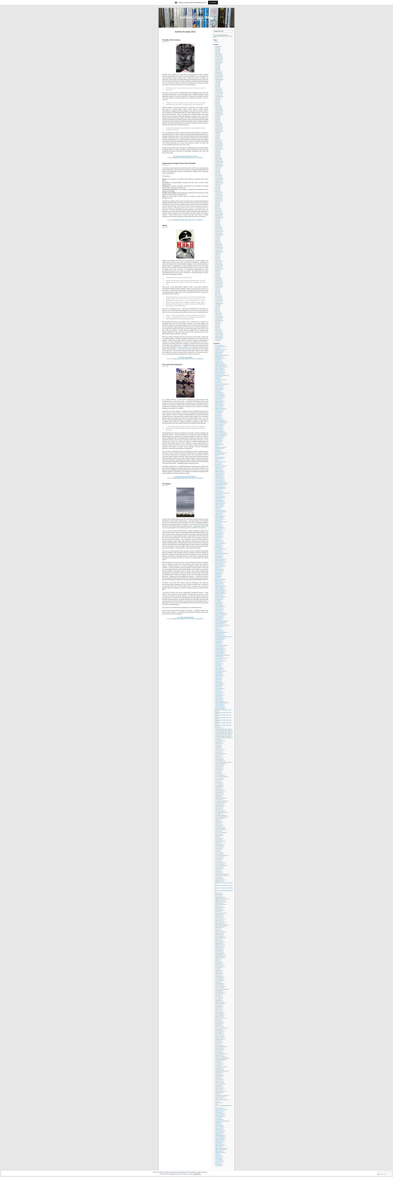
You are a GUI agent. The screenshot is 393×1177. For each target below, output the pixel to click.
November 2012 (219, 283)
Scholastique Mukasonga (221, 1071)
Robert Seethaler (219, 1030)
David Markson (218, 536)
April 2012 (217, 293)
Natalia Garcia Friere (220, 956)
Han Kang (217, 665)
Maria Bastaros (218, 903)
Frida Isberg (218, 619)
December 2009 (219, 333)
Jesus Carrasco (219, 779)
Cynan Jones (218, 513)
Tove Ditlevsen (218, 1119)
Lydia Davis (218, 877)
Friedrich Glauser (219, 623)
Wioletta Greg (218, 1151)
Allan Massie (218, 382)
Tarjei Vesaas (218, 1102)
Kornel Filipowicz (219, 844)
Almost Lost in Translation (221, 384)
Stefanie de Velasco (220, 1091)
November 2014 (219, 248)
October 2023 (218, 95)
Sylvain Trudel (218, 1098)
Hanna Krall (218, 666)
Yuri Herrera (218, 1164)
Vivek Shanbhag (219, 1138)
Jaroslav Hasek (218, 765)
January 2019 (218, 177)
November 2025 (219, 59)
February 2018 (218, 192)
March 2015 (218, 243)
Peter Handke (218, 990)
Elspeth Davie (218, 583)
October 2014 (218, 250)
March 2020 (218, 156)
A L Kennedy (218, 345)
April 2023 (217, 103)
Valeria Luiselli (218, 1125)
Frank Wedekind (219, 618)
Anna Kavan (218, 415)
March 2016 (218, 225)
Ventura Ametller (219, 1126)
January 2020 (218, 159)
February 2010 (218, 330)
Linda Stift (217, 869)
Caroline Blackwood (220, 487)
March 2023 (218, 105)
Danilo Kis (217, 523)
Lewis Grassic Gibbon (220, 865)
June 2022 (217, 118)
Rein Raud (217, 1019)
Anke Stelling (218, 412)
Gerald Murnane (219, 639)
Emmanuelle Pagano (220, 590)
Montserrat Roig (219, 949)
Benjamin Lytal (218, 454)
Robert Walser (218, 1032)
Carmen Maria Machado (221, 483)
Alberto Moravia (219, 368)
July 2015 (217, 237)
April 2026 (217, 52)
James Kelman (218, 759)
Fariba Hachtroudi (219, 606)
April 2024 (217, 86)
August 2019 (218, 167)
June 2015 (217, 238)
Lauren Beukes (219, 857)
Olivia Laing (218, 972)
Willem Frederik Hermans (221, 1148)
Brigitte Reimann (219, 471)
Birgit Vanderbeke (219, 457)
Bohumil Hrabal (218, 458)
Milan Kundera (218, 947)
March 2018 (218, 191)
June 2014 (217, 256)
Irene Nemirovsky (219, 740)
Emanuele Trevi (219, 585)
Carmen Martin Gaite (220, 484)
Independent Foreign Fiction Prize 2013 (184, 157)
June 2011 (217, 307)
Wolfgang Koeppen (220, 1152)
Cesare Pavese (219, 491)
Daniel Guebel (218, 517)
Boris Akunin (218, 464)
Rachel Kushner (219, 1012)
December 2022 (219, 109)
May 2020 (217, 154)
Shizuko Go (218, 1078)
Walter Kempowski (219, 1145)
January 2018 (218, 194)
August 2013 (218, 270)
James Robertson (219, 760)
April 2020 (217, 155)
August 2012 (218, 287)
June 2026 (217, 49)
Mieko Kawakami (219, 941)
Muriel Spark (218, 950)
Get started (213, 2)
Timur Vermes (218, 1112)
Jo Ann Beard (218, 782)
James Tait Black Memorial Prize (222, 762)
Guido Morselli (218, 656)
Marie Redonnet (219, 910)
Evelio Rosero (218, 602)
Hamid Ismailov (218, 663)
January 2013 (218, 280)
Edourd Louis (218, 563)
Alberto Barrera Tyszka (220, 366)
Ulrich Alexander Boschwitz (221, 1121)
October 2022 (218, 112)
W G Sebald (218, 1142)
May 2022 (217, 119)
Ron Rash (217, 1043)
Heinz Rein (217, 681)
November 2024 (219, 76)
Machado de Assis (219, 879)
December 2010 (219, 316)
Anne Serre (218, 417)
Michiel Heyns (218, 940)
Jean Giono (218, 770)
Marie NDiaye (218, 908)
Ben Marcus (218, 451)
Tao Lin (217, 1101)
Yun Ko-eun (218, 1162)
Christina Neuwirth (219, 496)
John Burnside (204, 526)
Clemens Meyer (219, 506)
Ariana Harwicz (218, 425)
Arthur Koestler (218, 430)
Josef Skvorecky (219, 805)
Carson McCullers (219, 488)
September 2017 (219, 200)
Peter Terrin (218, 996)
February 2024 (218, 89)
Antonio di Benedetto (220, 421)
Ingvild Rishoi (218, 727)
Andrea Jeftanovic (219, 401)
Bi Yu (216, 455)
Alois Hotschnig (218, 385)
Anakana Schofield (219, 396)
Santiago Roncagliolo (220, 1059)
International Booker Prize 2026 (222, 737)
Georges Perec (218, 633)
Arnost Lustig (218, 427)
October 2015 (218, 233)
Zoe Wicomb (218, 1165)
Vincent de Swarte (219, 1131)
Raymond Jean (218, 1016)
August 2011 (218, 304)
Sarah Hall (217, 1065)
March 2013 (218, 277)
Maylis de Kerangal (219, 931)
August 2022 (218, 115)
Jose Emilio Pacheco (220, 802)
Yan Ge (217, 1154)
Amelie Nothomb (219, 388)
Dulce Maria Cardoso (220, 562)
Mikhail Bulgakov (219, 946)
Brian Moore (218, 468)
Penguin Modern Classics (221, 989)
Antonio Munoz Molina (220, 422)
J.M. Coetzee (218, 750)
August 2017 (218, 201)
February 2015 (218, 244)
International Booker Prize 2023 (222, 733)
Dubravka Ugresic (219, 560)
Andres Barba (218, 402)
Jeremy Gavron (218, 778)
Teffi (216, 1104)
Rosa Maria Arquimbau (220, 1046)
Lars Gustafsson (219, 854)
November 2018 (219, 179)
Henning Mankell (219, 688)
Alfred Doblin (218, 376)
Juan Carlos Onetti (219, 811)
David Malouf (218, 534)
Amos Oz (217, 391)
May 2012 (217, 291)
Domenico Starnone (220, 549)
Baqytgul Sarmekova (220, 447)
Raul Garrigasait (219, 1015)
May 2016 (217, 223)
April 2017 (217, 207)
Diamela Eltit (218, 544)
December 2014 (219, 247)
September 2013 (219, 268)
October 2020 (218, 146)
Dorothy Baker (218, 556)
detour (182, 617)
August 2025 (218, 63)
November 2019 (219, 162)
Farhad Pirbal (218, 605)
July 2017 (217, 202)
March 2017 (218, 208)
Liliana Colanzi (218, 867)
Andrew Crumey (219, 405)
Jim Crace (217, 780)
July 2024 (217, 82)
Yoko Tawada (218, 1159)
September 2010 (219, 320)
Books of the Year (219, 461)
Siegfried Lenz (218, 1081)
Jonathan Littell (219, 793)
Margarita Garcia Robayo (221, 898)
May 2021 (217, 136)
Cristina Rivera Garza (220, 511)
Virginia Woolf (218, 1133)
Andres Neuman (219, 404)
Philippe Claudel (219, 1002)
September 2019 (219, 165)
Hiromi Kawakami (219, 701)
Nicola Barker (218, 962)
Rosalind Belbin (219, 1048)
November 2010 (219, 317)
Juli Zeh (217, 819)
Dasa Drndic (218, 524)
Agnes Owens (218, 352)
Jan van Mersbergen (220, 763)
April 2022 (217, 121)
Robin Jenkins (218, 1035)
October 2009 (218, 336)
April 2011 (217, 310)
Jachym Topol (218, 752)
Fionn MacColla (219, 612)
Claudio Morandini (219, 503)
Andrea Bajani (218, 399)
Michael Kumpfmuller (220, 937)
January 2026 (218, 56)
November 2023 (219, 93)
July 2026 (217, 47)
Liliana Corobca (219, 868)
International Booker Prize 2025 (222, 736)
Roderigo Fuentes (219, 1038)
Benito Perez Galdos (220, 452)
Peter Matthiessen (219, 992)
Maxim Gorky (218, 930)
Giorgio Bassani (219, 646)
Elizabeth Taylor (219, 582)
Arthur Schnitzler (219, 431)
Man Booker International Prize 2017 (224, 885)
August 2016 (218, 218)
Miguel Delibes (218, 943)
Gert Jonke (218, 643)
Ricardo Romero (219, 1022)
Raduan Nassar (219, 1013)
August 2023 (218, 98)
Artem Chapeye (219, 428)
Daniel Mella (218, 520)
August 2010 (218, 322)
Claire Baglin (218, 498)
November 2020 (219, 145)
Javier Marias (218, 768)
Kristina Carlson (219, 845)
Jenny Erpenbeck (219, 775)
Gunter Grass (218, 659)
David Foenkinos (219, 529)
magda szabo (218, 881)
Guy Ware (217, 662)
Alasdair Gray (218, 362)
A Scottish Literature (220, 346)
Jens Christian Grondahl (221, 776)
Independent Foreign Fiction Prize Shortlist (178, 163)
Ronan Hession (219, 1045)
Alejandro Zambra (219, 369)
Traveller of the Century (171, 40)
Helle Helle (217, 686)
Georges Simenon (219, 635)
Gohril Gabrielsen (219, 649)
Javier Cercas (218, 766)
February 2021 (218, 141)
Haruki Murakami (219, 675)
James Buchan (218, 757)
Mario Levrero (218, 917)
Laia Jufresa (218, 849)
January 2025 (218, 73)
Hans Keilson (218, 672)
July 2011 (217, 306)
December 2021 (219, 126)
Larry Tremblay (218, 852)
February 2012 (218, 296)
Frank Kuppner (218, 616)
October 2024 (218, 78)
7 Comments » (199, 478)
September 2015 (219, 234)
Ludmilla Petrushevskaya (221, 874)
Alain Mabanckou (219, 358)
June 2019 (217, 169)
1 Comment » (199, 157)
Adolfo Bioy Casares (220, 349)
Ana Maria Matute (219, 394)
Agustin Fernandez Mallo (221, 355)
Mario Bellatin (218, 914)
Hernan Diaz (218, 694)
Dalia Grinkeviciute (219, 516)
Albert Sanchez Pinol (220, 365)
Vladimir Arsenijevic (219, 1139)
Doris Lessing (218, 554)
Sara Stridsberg (219, 1063)
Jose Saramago (219, 803)
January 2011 (218, 314)
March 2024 (218, 88)
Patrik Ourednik (219, 984)
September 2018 (219, 182)
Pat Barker (217, 982)
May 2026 (217, 50)
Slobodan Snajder (219, 1084)
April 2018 (217, 189)
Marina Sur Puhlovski (220, 913)
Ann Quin (217, 414)
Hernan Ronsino (219, 695)
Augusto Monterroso (220, 435)
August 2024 (218, 80)
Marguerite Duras (219, 900)
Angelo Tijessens (219, 409)
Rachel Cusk (218, 1010)
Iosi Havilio (217, 739)
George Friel (218, 629)
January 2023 (218, 108)
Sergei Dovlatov (219, 1075)
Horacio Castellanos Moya (221, 702)
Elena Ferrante (218, 570)
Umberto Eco (218, 1122)
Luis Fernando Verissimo (221, 875)
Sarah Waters (218, 1068)
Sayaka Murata (218, 1069)
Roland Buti (218, 1040)
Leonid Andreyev (219, 864)
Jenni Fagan (218, 773)
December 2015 (219, 230)
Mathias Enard (218, 927)
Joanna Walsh (218, 785)
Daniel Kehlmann (219, 518)
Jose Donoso (218, 799)
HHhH (164, 225)
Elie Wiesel (217, 574)
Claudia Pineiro (218, 501)
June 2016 (217, 221)
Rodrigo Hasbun (219, 1039)
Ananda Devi (218, 398)
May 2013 (217, 274)
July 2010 (217, 323)
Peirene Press (218, 987)
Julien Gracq (218, 824)
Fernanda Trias (218, 609)
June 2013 (217, 273)
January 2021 (218, 142)
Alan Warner (218, 361)
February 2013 (218, 278)
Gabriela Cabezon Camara (221, 625)
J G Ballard (218, 747)
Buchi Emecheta (219, 473)
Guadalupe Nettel (219, 653)
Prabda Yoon (218, 1009)
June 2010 (217, 324)
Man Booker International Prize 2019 (224, 890)
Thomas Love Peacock (220, 1109)
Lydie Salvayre (218, 878)
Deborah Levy (218, 540)
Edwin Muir (217, 567)
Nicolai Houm (218, 963)
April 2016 (217, 224)
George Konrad (219, 630)
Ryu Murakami (218, 1052)
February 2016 (218, 227)
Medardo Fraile (218, 934)
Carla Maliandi (218, 475)
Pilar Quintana (218, 1006)
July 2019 (217, 168)
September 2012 (219, 286)
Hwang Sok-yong (219, 707)
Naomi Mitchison (219, 954)
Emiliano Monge (219, 587)
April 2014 (217, 258)
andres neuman (180, 156)
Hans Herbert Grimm (220, 671)
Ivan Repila (218, 746)
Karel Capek (218, 831)
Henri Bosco (218, 689)
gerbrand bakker (188, 617)
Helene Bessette (219, 684)
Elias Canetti (218, 572)
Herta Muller (218, 696)
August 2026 (218, 46)
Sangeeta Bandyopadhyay (221, 1058)
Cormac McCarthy (219, 510)
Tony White (218, 1118)
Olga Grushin (218, 970)
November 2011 (219, 300)
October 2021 (218, 129)
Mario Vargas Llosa (219, 918)
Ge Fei (217, 628)
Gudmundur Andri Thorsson (221, 655)
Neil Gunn (217, 959)
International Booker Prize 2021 (222, 730)
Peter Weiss (218, 999)
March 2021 (218, 139)
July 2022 (217, 116)
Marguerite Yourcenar (220, 901)
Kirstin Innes (218, 839)
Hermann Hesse (219, 692)
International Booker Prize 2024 (222, 735)
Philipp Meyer (218, 1000)
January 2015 (218, 245)
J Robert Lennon (219, 749)
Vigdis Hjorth (218, 1129)
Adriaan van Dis (219, 351)
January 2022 (218, 125)
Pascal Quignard (219, 980)
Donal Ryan (218, 550)
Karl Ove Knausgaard (220, 832)
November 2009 (219, 334)
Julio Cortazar (218, 825)
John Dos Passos (219, 791)
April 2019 (217, 172)
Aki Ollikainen (218, 356)
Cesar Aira (217, 490)
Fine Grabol (218, 610)
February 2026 (218, 55)
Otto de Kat (218, 974)
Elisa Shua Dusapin (220, 579)
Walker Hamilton (219, 1143)
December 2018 (219, 178)
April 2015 (217, 241)
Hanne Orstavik (219, 668)
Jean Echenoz (218, 769)
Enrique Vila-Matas (219, 593)
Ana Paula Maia (219, 395)
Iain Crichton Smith (219, 708)
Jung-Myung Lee (219, 826)
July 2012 (217, 289)
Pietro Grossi (218, 1005)
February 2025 (218, 72)
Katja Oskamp (218, 835)
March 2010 (218, 329)
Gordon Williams (219, 652)
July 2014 (217, 254)
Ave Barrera (218, 438)
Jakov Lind (217, 756)
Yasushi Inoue (218, 1156)
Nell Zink (217, 960)
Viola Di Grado (218, 1132)
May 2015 (217, 240)
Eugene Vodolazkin (220, 596)
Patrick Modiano (219, 983)
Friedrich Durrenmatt (220, 622)
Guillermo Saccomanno (220, 658)
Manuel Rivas (218, 894)
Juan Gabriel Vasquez (220, 812)
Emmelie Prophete (219, 592)
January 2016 (218, 228)
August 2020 (218, 149)
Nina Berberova (219, 964)
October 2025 (218, 60)
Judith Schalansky (219, 818)
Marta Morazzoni (219, 923)
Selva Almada (218, 1072)
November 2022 (219, 111)
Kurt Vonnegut (218, 846)
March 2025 (218, 70)
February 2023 (218, 106)
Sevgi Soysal (218, 1076)
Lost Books (218, 871)
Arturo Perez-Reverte (220, 432)
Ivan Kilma (217, 745)
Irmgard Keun (218, 742)
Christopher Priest (219, 497)
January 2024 (218, 90)
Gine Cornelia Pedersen (221, 645)
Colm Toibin (218, 507)
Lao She (217, 851)
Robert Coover (218, 1026)
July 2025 (217, 65)
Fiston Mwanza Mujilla (220, 613)
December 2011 (219, 299)
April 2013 (217, 276)
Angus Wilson (218, 411)
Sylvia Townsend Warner (221, 1099)
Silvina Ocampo (219, 1082)
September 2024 (219, 79)
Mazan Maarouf (219, 933)
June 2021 (217, 135)
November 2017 (219, 197)
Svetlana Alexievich (219, 1096)
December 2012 (219, 281)
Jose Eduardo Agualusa (221, 801)
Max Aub (217, 929)
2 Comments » (199, 359)
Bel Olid (217, 450)
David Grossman (219, 531)
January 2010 (218, 332)
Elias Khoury (218, 573)
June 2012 (217, 290)
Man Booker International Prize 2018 (224, 887)
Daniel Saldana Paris (220, 521)
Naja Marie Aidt (218, 951)
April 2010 (217, 327)
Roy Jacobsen (218, 1051)
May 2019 (217, 171)
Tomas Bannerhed (219, 1113)
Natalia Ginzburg (219, 957)
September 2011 (219, 303)
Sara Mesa (217, 1062)
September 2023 (219, 96)
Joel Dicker (217, 788)
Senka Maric (218, 1073)
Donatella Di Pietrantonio (221, 553)
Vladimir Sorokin (219, 1141)
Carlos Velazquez (219, 480)
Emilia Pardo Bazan (220, 586)
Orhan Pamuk (218, 973)
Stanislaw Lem (218, 1086)
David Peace (218, 537)
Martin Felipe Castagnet (221, 924)
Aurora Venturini (219, 437)
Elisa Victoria (218, 580)
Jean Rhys (217, 772)
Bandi (216, 445)
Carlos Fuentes (218, 477)
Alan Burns (217, 359)
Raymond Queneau (220, 1017)
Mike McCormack (219, 944)
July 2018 (217, 185)
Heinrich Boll (218, 678)
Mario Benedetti (219, 916)
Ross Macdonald (219, 1049)
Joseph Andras (218, 806)
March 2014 (218, 260)
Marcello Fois (218, 895)
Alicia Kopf (217, 381)
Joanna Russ (218, 783)
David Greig (218, 530)
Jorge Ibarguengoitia (220, 798)
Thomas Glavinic (219, 1108)
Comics (217, 508)
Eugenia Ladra (218, 597)
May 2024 (217, 85)
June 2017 (217, 204)
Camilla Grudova (219, 474)
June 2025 (217, 66)
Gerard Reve (218, 641)
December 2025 (219, 57)
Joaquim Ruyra (218, 786)
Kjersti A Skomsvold (219, 841)
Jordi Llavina (218, 795)
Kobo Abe (217, 842)
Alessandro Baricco (219, 372)
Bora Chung (218, 463)
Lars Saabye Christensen (221, 855)
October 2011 (218, 301)
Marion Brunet (218, 920)
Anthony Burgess (219, 419)
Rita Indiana (218, 1025)
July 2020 (217, 151)
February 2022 (218, 123)
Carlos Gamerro (219, 478)
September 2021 (219, 131)
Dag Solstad (218, 514)
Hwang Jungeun (219, 705)
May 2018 (217, 188)
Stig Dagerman (218, 1092)
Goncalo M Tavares (219, 651)
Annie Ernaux (218, 418)
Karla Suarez (218, 834)
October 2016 (218, 215)
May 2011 (217, 309)
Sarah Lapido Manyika (220, 1066)
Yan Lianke (218, 1155)
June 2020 (217, 152)
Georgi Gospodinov (220, 638)
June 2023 (217, 101)
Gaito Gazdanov (219, 626)
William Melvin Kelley (220, 1149)
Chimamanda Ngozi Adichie (221, 493)
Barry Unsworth (218, 448)
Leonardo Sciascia (219, 862)
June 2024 (217, 83)
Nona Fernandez (219, 966)
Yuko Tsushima (218, 1161)
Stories (217, 1094)
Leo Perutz (218, 861)
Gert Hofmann (218, 642)
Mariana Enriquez (219, 907)
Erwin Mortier (218, 595)
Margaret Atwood (219, 897)
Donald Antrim (218, 552)
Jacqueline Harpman (220, 753)
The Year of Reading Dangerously (223, 1105)
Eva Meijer (217, 600)
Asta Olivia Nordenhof (220, 434)
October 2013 (218, 267)
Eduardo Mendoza (219, 566)
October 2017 (218, 198)
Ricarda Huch (218, 1020)
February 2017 (218, 210)
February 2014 (218, 261)
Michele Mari (218, 939)
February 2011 (218, 313)
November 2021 (219, 128)
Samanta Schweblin (220, 1056)
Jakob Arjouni (218, 755)
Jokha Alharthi (218, 792)
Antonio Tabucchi (219, 424)
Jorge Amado (218, 796)
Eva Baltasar (218, 599)
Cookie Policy (197, 1174)
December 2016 (219, 212)
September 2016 (219, 217)
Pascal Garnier (218, 979)
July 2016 (217, 220)
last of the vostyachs (190, 476)
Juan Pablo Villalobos (220, 815)
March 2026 (218, 53)
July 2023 (217, 99)
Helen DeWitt (218, 682)
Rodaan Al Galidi (219, 1036)
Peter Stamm (218, 995)
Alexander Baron (219, 374)
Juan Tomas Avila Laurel (221, 816)
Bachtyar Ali (218, 441)
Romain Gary (218, 1042)
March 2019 (218, 174)
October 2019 (218, 164)
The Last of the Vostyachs (172, 364)
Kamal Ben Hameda (220, 829)
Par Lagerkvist (218, 977)
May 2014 (217, 257)
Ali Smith (217, 378)
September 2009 (219, 337)
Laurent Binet (188, 357)
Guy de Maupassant (220, 661)
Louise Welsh (218, 872)
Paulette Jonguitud (219, 986)
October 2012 (218, 284)
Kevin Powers (218, 838)
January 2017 (218, 211)
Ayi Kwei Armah (218, 440)
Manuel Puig (218, 893)
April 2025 (217, 69)
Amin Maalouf (218, 389)
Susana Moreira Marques (221, 1095)
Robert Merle (218, 1029)
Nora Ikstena (218, 967)
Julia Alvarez (218, 821)
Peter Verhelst (218, 997)
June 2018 (217, 187)
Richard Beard (218, 1023)
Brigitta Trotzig (218, 470)
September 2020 (219, 148)
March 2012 (218, 294)
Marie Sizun (218, 911)
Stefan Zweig (218, 1089)
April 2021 (217, 138)
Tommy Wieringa (219, 1116)
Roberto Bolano (219, 1033)
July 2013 (217, 271)
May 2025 (217, 67)
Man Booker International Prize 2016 (224, 882)
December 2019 (219, 161)
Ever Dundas (218, 603)
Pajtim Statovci (218, 976)
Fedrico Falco (218, 607)
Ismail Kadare (218, 743)
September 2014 (219, 251)
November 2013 (219, 266)
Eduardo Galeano (219, 564)
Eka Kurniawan (218, 569)
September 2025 (219, 62)
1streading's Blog (196, 17)
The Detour (166, 484)
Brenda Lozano (219, 467)
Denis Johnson (218, 541)
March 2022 (218, 122)
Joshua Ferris (218, 809)
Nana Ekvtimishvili (219, 953)
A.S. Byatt (217, 348)
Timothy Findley (219, 1110)
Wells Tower (218, 1146)
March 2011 (218, 311)
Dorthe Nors (218, 557)
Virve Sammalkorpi (219, 1136)
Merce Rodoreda (219, 936)
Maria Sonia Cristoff (220, 904)
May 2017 (217, 205)
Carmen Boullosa (219, 481)
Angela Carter (218, 407)
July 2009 (217, 340)
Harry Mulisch (218, 674)
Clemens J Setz (219, 504)
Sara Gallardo (218, 1061)
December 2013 (219, 264)
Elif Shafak (217, 576)
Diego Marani (218, 546)
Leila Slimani (218, 859)
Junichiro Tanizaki (219, 828)
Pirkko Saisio (218, 1007)
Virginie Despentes (219, 1135)
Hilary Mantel (218, 699)
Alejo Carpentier (219, 371)
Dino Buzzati (218, 547)
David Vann (218, 539)
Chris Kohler (218, 494)
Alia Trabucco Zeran (220, 379)
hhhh (182, 357)
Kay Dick (217, 836)
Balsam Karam (218, 444)
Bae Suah (217, 442)
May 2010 (217, 326)
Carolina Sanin (218, 485)
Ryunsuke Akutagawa (220, 1053)
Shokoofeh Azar (219, 1079)
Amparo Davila (218, 392)
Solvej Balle (218, 1085)
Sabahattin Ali (218, 1055)
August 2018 (218, 184)
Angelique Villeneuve (220, 408)
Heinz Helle (218, 679)
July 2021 (217, 134)
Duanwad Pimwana (219, 559)
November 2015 (219, 231)
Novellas (217, 969)
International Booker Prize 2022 (222, 732)
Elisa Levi (217, 577)
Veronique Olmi (218, 1128)
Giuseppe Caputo (219, 648)
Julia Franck (218, 822)
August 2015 (218, 235)
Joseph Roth (218, 808)
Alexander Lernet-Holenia (221, 375)
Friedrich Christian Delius (221, 620)
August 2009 (218, 339)
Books (216, 460)
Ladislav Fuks (218, 848)
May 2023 (217, 102)
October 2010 (218, 319)
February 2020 (218, 158)
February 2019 (218, 175)
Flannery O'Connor (219, 615)
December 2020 (219, 144)
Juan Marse (218, 813)
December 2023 (219, 92)
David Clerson (218, 526)
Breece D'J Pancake (220, 465)
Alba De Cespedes (219, 363)
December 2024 (219, 75)
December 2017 (219, 195)
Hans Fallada (218, 669)
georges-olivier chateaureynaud (222, 636)
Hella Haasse (218, 685)
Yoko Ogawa (218, 1158)
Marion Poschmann (219, 921)
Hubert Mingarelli (219, 704)
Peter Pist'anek (218, 993)
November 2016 (219, 214)
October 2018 (218, 181)
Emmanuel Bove (219, 589)
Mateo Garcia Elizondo (220, 926)
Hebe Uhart (218, 676)
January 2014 (218, 263)
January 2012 (218, 297)
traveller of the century (191, 156)
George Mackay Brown (220, 632)
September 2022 (219, 113)
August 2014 (218, 253)
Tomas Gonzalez (219, 1115)
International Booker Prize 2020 (222, 729)
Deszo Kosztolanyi (219, 543)
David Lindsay (218, 533)
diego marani (181, 476)
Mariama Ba (218, 906)
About (216, 41)
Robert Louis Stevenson (221, 1028)
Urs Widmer (218, 1123)
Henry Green (218, 691)
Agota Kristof (218, 353)
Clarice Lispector (219, 500)
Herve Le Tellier (219, 698)
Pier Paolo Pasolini (219, 1003)
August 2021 (218, 132)
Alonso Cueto (218, 386)
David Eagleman (219, 527)
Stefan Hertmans (219, 1088)
